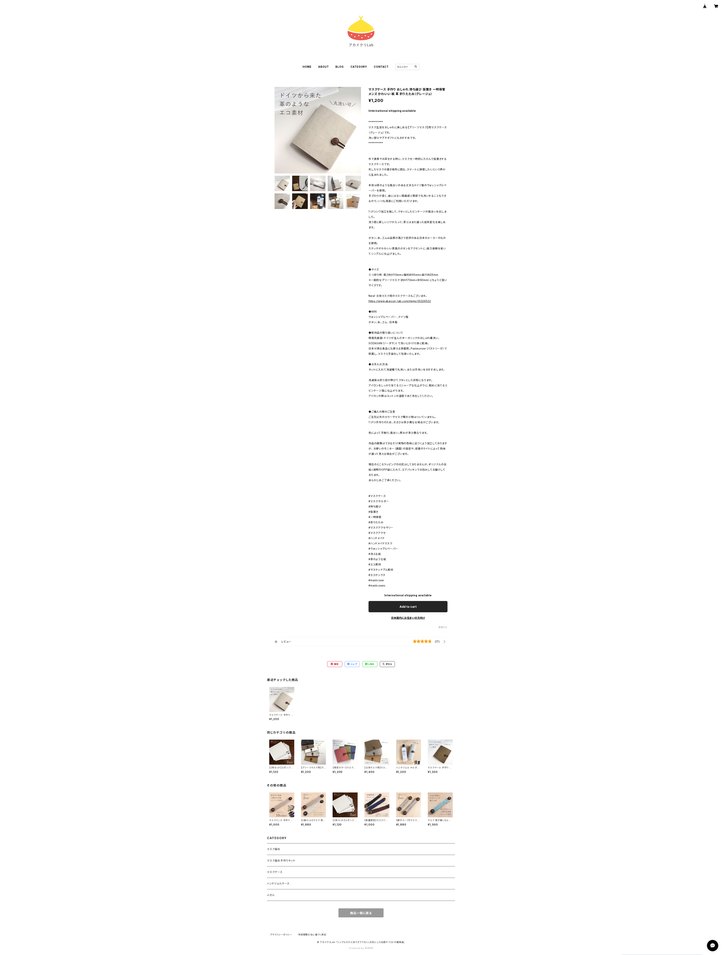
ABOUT (323, 66)
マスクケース (275, 872)
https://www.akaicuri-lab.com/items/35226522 (400, 301)
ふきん (271, 894)
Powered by (357, 948)
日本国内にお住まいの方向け (408, 617)
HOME (307, 66)
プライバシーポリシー (281, 934)
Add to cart (408, 607)
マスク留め (273, 849)
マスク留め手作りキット (281, 860)
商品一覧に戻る (361, 913)
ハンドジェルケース (278, 883)
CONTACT (381, 66)
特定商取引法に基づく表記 (312, 934)
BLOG (339, 66)
